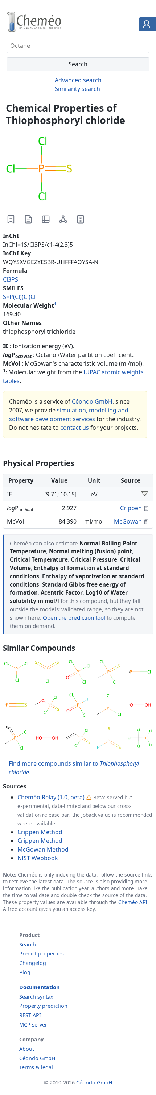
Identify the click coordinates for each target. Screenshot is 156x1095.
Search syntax (36, 996)
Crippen (131, 508)
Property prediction (43, 1005)
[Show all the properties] (144, 494)
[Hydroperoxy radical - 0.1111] (140, 706)
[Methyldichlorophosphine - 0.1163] (109, 706)
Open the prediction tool (74, 617)
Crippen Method (39, 832)
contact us (74, 428)
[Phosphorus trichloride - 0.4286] (16, 672)
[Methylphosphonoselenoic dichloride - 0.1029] (16, 739)
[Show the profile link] (145, 25)
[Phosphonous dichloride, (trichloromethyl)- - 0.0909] (140, 739)
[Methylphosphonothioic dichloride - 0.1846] (109, 672)
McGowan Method (43, 849)
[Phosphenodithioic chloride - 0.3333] (47, 672)
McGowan (128, 521)
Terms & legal (36, 1067)
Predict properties (41, 953)
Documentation (39, 987)
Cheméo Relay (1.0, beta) (51, 797)
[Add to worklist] (11, 219)
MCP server (33, 1024)
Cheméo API (132, 902)
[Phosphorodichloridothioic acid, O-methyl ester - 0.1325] (47, 706)
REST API (30, 1015)
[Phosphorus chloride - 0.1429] (140, 672)
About (26, 1048)
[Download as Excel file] (46, 219)
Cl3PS (10, 279)
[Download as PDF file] (28, 219)
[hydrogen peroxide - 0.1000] (47, 739)
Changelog (32, 962)
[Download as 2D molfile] (63, 219)
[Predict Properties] (81, 219)
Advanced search (78, 80)
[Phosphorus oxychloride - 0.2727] (78, 672)
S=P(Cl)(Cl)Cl (19, 297)
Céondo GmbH (92, 401)
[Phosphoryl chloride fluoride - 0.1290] (78, 706)
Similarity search (77, 89)
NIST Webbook (37, 858)
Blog (24, 972)
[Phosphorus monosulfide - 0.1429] (16, 706)
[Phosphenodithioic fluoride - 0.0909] (109, 739)
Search (27, 944)
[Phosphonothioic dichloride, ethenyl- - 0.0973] (78, 739)
